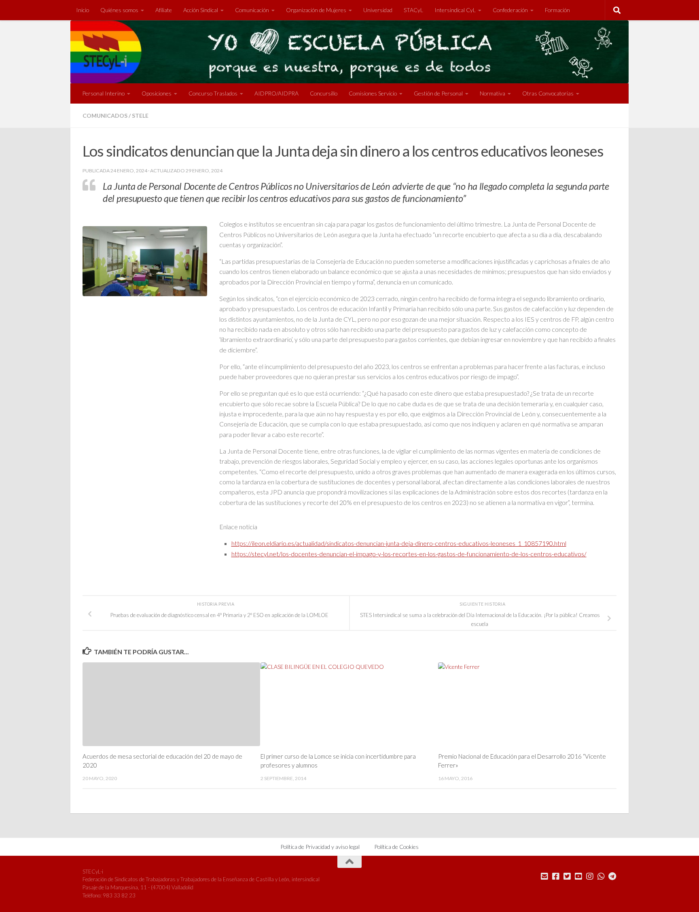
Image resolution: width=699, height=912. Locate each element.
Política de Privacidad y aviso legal (320, 846)
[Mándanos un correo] (544, 876)
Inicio (82, 9)
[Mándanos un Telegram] (612, 876)
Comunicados (105, 115)
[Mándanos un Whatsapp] (601, 876)
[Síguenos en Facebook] (556, 876)
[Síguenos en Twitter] (567, 876)
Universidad (377, 9)
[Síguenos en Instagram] (590, 876)
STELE (140, 115)
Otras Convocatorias (548, 93)
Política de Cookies (396, 846)
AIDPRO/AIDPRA (276, 93)
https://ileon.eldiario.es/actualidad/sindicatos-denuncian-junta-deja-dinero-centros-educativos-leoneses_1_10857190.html (398, 543)
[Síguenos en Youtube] (578, 876)
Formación (557, 9)
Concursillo (323, 93)
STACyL (413, 9)
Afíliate (163, 9)
